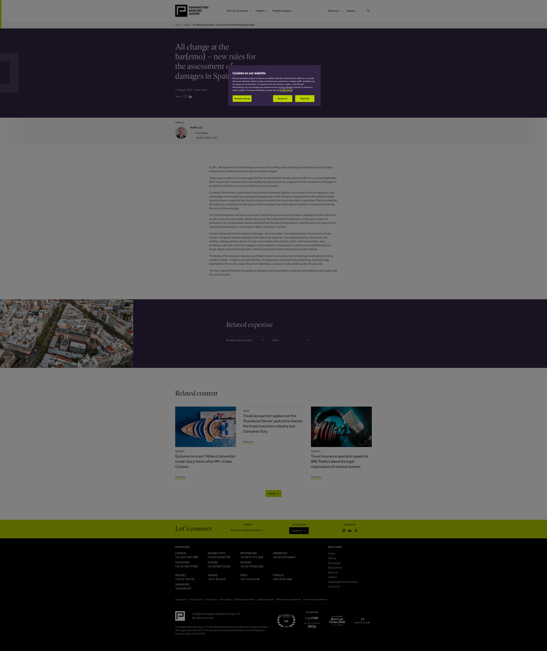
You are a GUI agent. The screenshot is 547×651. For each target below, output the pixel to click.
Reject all (304, 98)
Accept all (282, 98)
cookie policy (286, 90)
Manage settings (242, 98)
